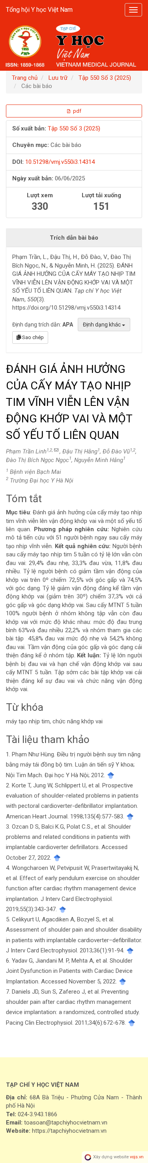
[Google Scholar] (111, 775)
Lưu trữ (58, 77)
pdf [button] (76, 111)
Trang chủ (24, 77)
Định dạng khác (102, 324)
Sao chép (32, 337)
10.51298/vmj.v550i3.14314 (60, 161)
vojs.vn (137, 1156)
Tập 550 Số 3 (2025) (105, 77)
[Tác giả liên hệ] (56, 450)
